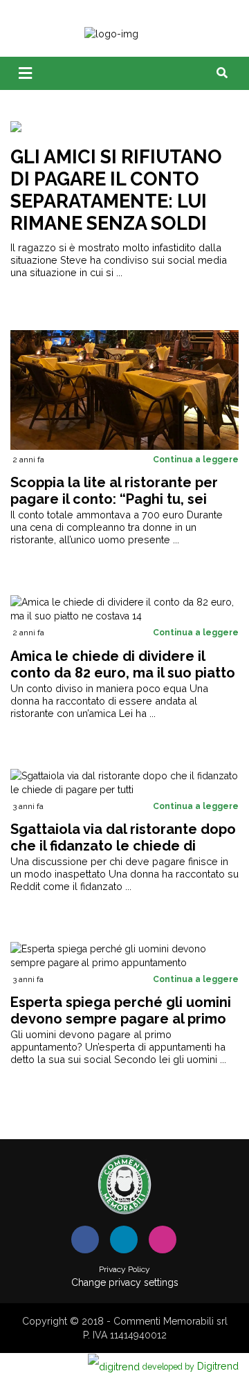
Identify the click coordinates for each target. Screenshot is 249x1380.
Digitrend (190, 1366)
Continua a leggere (196, 459)
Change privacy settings (124, 1282)
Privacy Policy (124, 1269)
